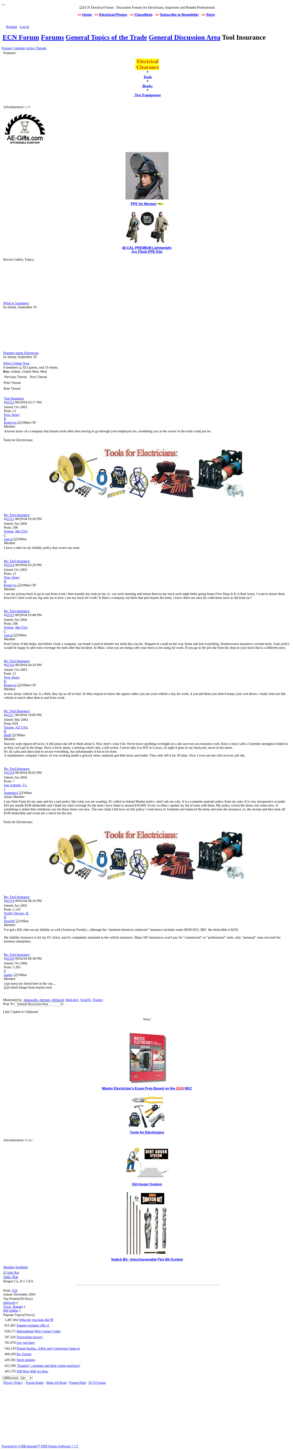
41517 (10, 715)
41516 (10, 665)
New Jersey (12, 415)
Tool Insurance (14, 398)
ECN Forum (21, 37)
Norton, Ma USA (16, 531)
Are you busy (25, 1342)
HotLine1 (72, 1000)
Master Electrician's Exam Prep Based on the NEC (147, 1088)
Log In (24, 27)
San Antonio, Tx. (15, 785)
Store (210, 15)
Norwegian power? (30, 1337)
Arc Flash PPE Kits (147, 252)
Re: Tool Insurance (17, 515)
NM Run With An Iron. (32, 1371)
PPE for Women (143, 204)
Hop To (8, 1004)
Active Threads (36, 48)
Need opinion (26, 1360)
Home (87, 15)
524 (14, 1290)
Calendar (19, 48)
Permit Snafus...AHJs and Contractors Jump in (48, 1348)
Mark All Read (56, 1383)
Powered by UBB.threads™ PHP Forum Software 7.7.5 (40, 1446)
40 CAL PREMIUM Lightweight (147, 248)
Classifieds (144, 15)
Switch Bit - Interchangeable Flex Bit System (147, 1259)
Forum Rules (34, 1383)
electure (44, 1000)
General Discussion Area (184, 37)
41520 (10, 958)
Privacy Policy (13, 1383)
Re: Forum (24, 1354)
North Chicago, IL (16, 913)
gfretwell (58, 1000)
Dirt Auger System (147, 1184)
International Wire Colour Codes (39, 1331)
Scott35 (85, 1000)
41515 (10, 615)
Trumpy (97, 1000)
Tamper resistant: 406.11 (33, 1325)
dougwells (31, 1000)
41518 (10, 772)
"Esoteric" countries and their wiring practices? (48, 1365)
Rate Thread (12, 388)
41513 (10, 519)
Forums (52, 37)
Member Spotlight (15, 1267)
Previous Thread (15, 377)
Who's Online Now (16, 363)
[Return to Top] (3, 4)
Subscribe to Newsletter (179, 15)
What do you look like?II (36, 1320)
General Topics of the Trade (106, 37)
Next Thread (38, 377)
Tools (147, 77)
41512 (10, 402)
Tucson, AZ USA (16, 727)
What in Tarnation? (16, 303)
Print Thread (12, 383)
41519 (10, 901)
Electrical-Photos (113, 15)
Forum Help (77, 1383)
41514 (10, 565)
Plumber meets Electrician (21, 353)
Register (11, 27)
